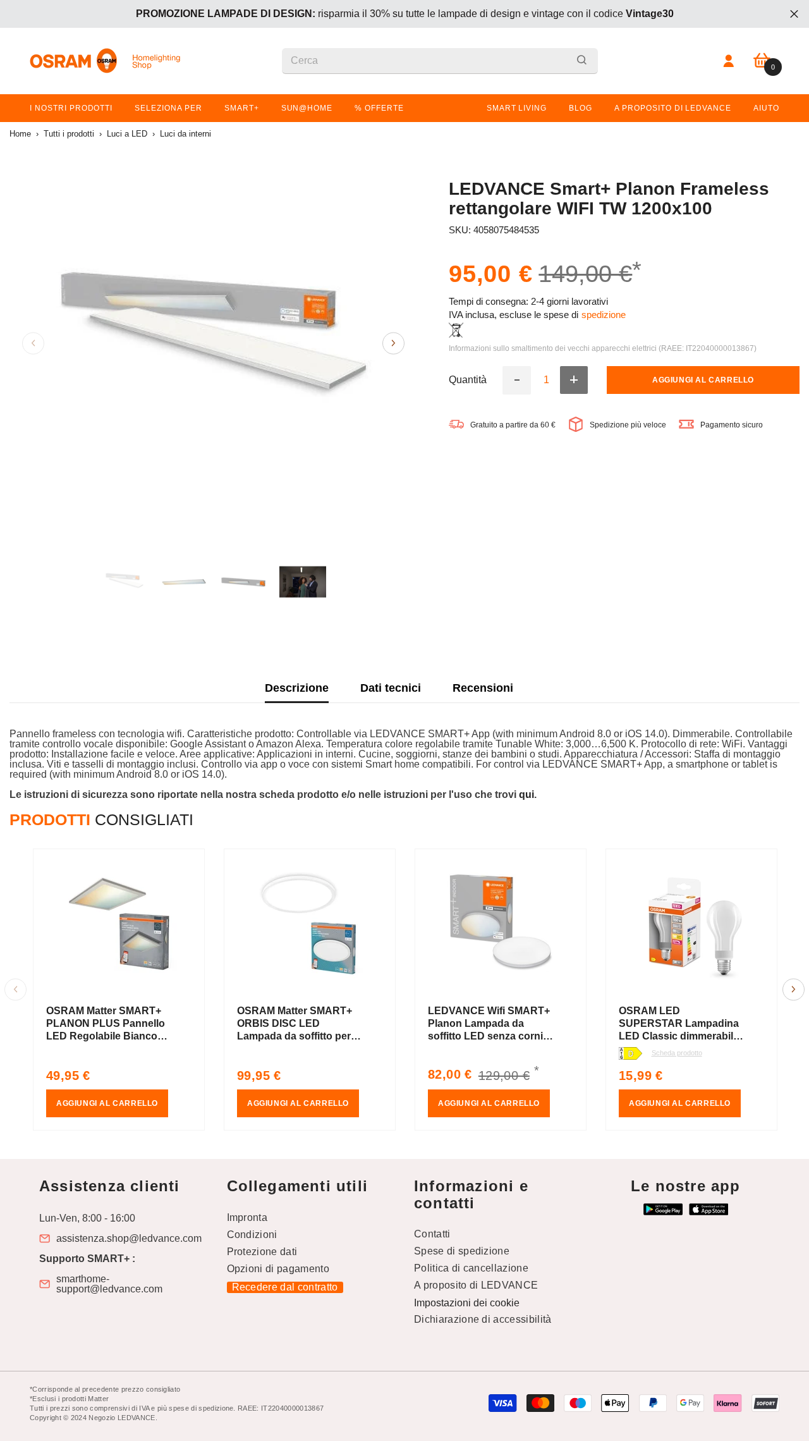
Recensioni (483, 688)
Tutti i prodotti (69, 133)
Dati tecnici (390, 688)
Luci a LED (127, 133)
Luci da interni (185, 133)
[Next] (393, 343)
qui (526, 794)
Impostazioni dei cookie (467, 1302)
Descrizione (297, 688)
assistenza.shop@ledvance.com (129, 1239)
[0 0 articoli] (761, 61)
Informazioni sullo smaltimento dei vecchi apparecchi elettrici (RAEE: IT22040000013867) (603, 347)
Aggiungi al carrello (703, 380)
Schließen (794, 14)
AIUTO (766, 108)
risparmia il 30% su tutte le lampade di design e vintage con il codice (405, 13)
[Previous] (33, 343)
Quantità (468, 380)
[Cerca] (440, 61)
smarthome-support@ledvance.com (109, 1284)
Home (20, 133)
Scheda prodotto (677, 1053)
